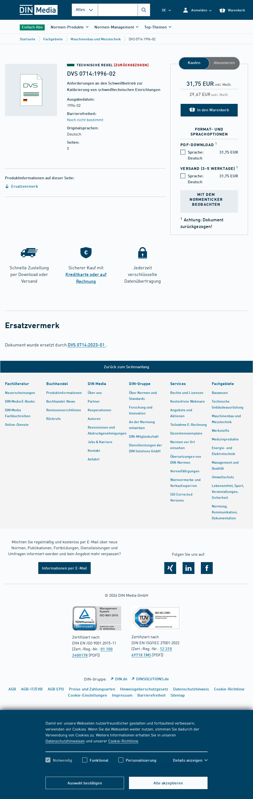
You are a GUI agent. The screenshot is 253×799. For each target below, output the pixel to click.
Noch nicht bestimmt (85, 119)
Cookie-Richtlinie (123, 740)
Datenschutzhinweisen (64, 740)
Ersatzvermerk (24, 186)
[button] (197, 10)
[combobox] (124, 10)
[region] (126, 746)
